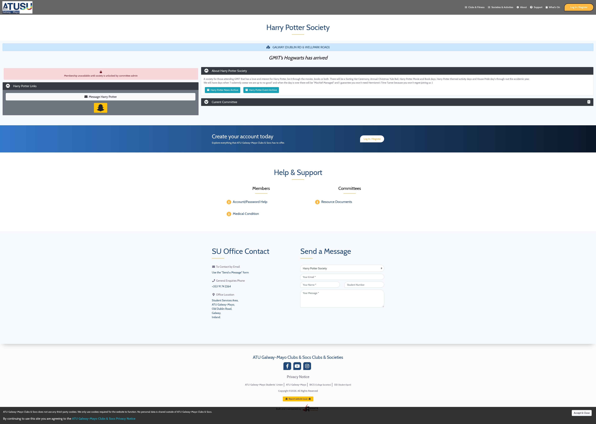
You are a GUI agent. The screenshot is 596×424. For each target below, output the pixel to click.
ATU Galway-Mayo (296, 384)
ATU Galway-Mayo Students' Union (264, 384)
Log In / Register (578, 7)
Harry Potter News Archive (224, 89)
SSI (342, 384)
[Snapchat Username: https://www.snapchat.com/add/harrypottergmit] (100, 108)
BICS (320, 384)
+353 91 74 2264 (221, 286)
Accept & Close (582, 412)
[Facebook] (288, 366)
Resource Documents (336, 202)
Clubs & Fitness (476, 7)
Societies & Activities (502, 7)
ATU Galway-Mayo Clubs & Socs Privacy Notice (103, 418)
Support (538, 7)
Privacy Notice (298, 377)
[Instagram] (308, 366)
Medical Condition (246, 214)
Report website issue (298, 398)
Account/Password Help (250, 202)
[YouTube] (298, 366)
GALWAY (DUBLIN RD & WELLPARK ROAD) (301, 47)
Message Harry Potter (103, 97)
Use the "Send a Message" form (230, 272)
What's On (554, 7)
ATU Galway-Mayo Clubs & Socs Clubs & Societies (298, 357)
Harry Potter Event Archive (263, 89)
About (523, 7)
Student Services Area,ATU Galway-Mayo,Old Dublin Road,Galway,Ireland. (225, 309)
